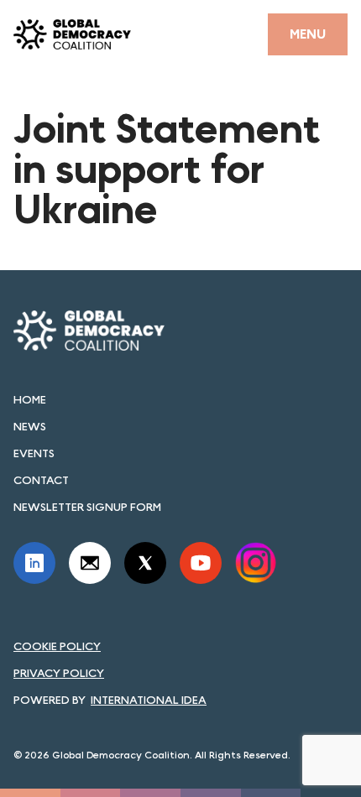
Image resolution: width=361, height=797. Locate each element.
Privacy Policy (58, 672)
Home (29, 399)
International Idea (149, 699)
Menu (308, 34)
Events (34, 453)
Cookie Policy (57, 646)
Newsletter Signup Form (87, 506)
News (29, 426)
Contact (41, 479)
